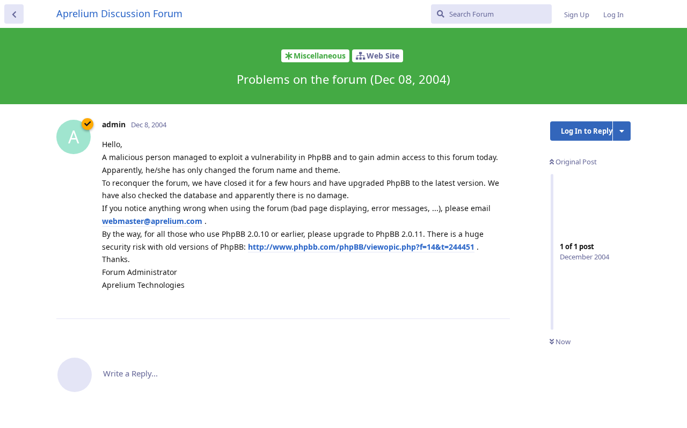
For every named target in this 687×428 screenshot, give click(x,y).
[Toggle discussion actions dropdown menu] (622, 131)
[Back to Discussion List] (14, 14)
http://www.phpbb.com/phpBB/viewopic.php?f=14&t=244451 (361, 247)
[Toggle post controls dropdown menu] (500, 298)
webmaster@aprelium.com (152, 221)
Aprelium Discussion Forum (119, 13)
